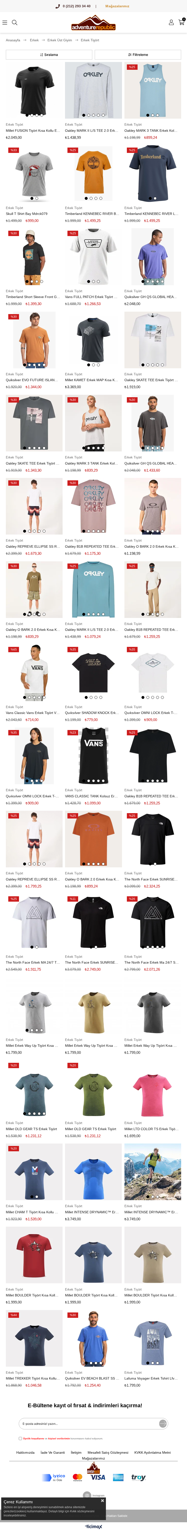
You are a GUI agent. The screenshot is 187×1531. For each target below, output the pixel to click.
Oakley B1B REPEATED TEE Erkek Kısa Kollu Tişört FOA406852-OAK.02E (151, 796)
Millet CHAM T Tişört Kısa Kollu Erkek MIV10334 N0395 (33, 1212)
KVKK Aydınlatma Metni (152, 1452)
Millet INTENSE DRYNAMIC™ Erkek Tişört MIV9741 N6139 (151, 1212)
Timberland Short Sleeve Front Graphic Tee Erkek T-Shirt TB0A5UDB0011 (33, 297)
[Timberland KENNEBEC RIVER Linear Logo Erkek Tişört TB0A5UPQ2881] (152, 173)
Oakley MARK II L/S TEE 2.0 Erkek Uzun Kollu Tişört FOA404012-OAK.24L (92, 130)
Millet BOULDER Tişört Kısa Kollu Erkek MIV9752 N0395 (92, 1295)
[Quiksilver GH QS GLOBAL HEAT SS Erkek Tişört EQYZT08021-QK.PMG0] (152, 256)
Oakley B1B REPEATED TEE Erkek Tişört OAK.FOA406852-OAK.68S (92, 546)
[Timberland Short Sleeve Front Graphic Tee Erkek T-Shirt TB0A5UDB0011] (34, 256)
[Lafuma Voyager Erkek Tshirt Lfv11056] (152, 1338)
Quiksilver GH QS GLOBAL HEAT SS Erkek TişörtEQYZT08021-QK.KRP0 (151, 463)
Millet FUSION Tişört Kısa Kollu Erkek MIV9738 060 (33, 130)
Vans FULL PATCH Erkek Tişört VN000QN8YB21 (92, 297)
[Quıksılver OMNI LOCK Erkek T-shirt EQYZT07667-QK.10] (152, 672)
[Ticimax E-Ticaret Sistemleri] (93, 1527)
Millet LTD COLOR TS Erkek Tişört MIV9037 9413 (151, 1129)
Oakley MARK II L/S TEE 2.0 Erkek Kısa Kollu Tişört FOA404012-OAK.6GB (92, 630)
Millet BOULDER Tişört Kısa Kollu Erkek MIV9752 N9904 (151, 1295)
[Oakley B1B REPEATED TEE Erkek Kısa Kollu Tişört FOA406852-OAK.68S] (152, 589)
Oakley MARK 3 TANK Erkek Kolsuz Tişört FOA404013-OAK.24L (92, 463)
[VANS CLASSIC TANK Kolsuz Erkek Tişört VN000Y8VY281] (93, 756)
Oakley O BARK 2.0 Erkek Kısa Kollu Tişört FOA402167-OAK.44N (92, 879)
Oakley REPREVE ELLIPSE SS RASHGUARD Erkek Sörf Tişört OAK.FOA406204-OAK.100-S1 (33, 879)
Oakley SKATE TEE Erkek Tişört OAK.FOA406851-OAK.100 (151, 380)
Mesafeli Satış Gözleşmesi (108, 1452)
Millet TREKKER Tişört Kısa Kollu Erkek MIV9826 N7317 (33, 1378)
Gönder (163, 1423)
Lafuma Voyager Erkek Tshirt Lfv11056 (151, 1378)
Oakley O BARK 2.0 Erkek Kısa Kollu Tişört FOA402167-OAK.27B (151, 546)
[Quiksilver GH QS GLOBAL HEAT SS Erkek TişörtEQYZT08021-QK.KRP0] (152, 423)
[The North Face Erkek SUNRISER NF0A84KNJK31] (152, 839)
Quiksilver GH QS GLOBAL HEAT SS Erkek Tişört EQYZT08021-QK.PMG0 (151, 297)
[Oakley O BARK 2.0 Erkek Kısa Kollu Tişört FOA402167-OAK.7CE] (34, 589)
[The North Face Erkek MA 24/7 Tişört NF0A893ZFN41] (34, 922)
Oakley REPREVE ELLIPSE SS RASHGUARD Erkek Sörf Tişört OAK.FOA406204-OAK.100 (33, 546)
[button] (27, 115)
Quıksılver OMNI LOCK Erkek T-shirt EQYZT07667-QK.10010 (33, 796)
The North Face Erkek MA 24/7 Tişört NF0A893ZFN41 (33, 962)
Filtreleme (140, 55)
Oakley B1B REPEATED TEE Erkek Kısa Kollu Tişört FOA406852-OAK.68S (151, 630)
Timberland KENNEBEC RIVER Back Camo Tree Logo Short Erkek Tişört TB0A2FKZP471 (92, 214)
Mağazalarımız (117, 6)
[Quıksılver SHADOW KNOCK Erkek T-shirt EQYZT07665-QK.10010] (93, 672)
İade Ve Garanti (53, 1452)
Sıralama (51, 55)
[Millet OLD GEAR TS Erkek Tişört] (34, 1088)
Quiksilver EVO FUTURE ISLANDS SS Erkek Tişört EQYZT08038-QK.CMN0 (33, 380)
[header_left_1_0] (93, 1467)
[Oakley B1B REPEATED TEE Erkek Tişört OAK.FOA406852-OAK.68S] (93, 506)
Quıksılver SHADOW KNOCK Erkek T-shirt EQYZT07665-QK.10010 (92, 713)
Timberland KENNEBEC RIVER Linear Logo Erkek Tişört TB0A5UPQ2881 (151, 214)
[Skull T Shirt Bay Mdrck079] (34, 173)
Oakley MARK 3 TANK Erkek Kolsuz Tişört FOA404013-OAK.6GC (151, 130)
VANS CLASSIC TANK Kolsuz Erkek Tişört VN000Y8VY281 (92, 796)
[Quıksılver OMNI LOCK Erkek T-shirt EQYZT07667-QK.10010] (34, 756)
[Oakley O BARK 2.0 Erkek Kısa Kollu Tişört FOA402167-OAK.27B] (152, 506)
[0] (184, 22)
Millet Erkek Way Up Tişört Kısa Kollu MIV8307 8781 (92, 1045)
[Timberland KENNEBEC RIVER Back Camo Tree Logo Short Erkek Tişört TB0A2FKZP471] (93, 173)
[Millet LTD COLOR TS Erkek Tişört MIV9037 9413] (152, 1088)
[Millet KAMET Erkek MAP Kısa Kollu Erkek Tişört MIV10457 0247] (93, 340)
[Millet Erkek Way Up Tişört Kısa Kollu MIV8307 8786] (152, 1005)
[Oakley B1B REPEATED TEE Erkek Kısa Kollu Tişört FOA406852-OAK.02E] (152, 756)
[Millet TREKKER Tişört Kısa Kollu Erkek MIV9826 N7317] (34, 1338)
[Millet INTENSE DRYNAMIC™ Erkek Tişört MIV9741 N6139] (152, 1172)
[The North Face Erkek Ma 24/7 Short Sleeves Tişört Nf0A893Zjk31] (152, 922)
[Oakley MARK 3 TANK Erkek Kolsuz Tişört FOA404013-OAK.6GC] (152, 90)
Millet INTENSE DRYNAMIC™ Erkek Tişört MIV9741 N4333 (92, 1212)
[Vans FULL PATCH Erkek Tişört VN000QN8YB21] (93, 256)
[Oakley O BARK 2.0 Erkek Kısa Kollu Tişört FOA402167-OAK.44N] (93, 839)
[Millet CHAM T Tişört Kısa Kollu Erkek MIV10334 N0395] (34, 1172)
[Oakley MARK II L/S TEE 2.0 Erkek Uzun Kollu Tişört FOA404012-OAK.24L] (93, 90)
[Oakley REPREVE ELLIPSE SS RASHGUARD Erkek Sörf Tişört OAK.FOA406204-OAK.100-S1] (34, 839)
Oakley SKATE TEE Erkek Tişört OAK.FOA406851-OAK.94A (33, 463)
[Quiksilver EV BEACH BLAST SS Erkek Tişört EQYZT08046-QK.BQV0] (93, 1338)
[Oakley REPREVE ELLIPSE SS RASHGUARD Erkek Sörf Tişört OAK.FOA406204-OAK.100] (34, 506)
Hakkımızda (25, 1452)
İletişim (76, 1452)
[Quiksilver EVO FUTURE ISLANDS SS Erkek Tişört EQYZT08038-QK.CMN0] (34, 340)
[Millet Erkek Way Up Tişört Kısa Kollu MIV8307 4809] (34, 1005)
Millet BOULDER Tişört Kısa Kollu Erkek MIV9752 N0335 (33, 1295)
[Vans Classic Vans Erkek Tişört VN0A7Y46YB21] (34, 672)
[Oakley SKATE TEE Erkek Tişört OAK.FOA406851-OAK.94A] (34, 423)
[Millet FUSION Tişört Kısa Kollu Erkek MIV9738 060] (34, 90)
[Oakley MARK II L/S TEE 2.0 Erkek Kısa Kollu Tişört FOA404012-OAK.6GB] (93, 589)
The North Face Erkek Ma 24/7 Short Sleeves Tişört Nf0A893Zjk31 (151, 962)
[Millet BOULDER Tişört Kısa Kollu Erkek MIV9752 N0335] (34, 1255)
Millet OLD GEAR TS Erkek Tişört (31, 1129)
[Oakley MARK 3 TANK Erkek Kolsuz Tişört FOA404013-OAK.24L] (93, 423)
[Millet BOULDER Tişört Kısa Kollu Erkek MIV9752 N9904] (152, 1255)
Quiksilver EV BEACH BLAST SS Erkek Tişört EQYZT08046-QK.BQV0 (92, 1378)
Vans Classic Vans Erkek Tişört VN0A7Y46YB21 (33, 713)
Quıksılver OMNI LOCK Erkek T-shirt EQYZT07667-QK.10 (151, 713)
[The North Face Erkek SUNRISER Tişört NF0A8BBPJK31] (93, 922)
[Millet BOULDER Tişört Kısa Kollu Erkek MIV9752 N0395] (93, 1255)
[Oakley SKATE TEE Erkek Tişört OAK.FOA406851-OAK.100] (152, 340)
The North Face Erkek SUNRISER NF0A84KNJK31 (151, 879)
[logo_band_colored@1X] (93, 1478)
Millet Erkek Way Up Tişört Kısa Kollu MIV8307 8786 (151, 1045)
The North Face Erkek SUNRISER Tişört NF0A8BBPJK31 (92, 962)
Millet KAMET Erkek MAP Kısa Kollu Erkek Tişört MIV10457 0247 (92, 380)
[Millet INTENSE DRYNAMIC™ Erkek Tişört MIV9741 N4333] (93, 1172)
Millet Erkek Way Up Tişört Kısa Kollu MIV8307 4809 (33, 1045)
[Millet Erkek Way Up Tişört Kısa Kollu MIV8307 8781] (93, 1005)
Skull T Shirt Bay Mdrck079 (26, 214)
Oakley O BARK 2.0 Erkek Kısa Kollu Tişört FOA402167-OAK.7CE (33, 630)
